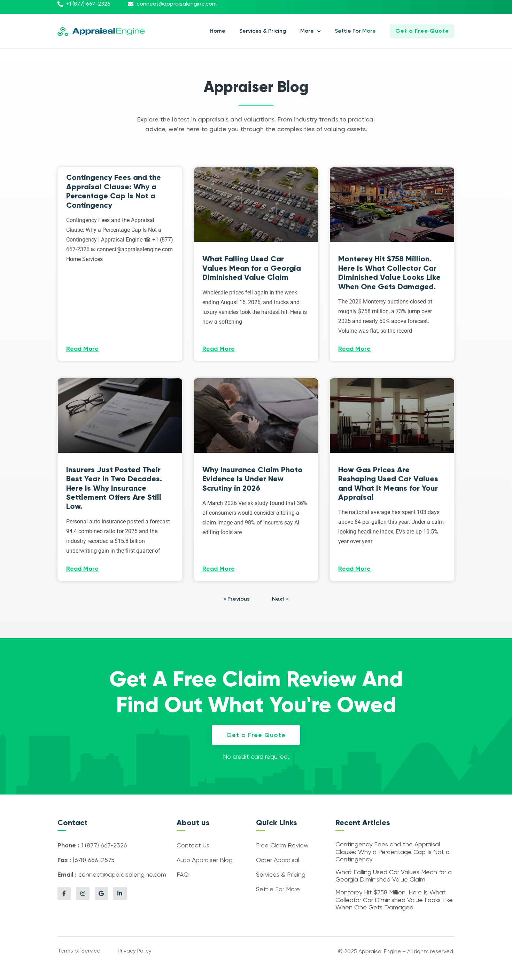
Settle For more (355, 31)
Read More (82, 349)
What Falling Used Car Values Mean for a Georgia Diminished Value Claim (251, 268)
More (307, 31)
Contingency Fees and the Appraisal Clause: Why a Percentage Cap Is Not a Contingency (113, 191)
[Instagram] (82, 893)
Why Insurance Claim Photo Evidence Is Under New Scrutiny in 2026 (252, 479)
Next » (280, 599)
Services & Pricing (262, 31)
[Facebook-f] (64, 893)
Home (217, 31)
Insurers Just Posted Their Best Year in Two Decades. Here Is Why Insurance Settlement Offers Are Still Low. (114, 488)
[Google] (101, 893)
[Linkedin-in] (119, 893)
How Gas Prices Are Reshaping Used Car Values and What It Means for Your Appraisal (388, 483)
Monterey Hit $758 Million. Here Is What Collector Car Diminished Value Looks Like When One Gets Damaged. (389, 272)
